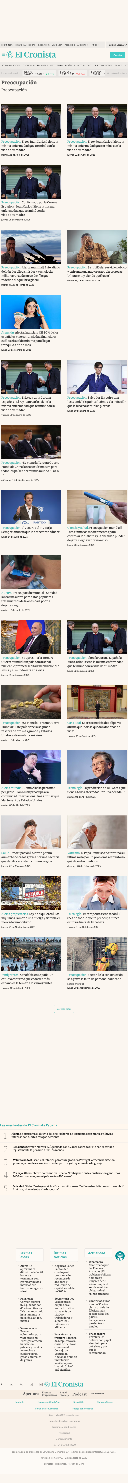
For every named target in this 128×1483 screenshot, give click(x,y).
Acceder (118, 55)
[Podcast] (79, 1394)
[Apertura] (31, 1394)
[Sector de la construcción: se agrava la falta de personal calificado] (97, 954)
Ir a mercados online (10, 73)
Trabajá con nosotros (82, 1408)
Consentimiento (64, 1439)
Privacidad (64, 1433)
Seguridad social (25, 45)
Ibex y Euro (56, 65)
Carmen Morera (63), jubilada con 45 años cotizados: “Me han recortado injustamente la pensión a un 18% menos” (63, 1148)
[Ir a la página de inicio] (31, 55)
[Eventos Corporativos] (49, 1394)
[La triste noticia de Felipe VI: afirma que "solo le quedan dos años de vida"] (97, 702)
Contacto (19, 1402)
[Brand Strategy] (64, 1394)
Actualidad (84, 65)
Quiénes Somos (105, 1402)
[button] (120, 1256)
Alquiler (70, 45)
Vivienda (57, 45)
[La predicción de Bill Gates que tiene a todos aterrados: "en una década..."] (97, 767)
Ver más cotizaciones (117, 73)
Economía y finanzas (35, 65)
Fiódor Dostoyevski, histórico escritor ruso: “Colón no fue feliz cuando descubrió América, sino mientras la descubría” (68, 1188)
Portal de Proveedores (46, 1408)
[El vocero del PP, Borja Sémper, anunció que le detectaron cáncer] (31, 507)
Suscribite (79, 1402)
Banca (118, 65)
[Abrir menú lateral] (4, 54)
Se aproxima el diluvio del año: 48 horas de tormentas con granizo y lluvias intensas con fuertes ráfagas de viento (62, 1135)
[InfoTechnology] (97, 1394)
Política (70, 65)
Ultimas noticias (10, 65)
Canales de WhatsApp (49, 1402)
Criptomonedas (103, 65)
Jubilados (44, 45)
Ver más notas (64, 1009)
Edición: (116, 45)
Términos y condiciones (64, 1427)
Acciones (82, 45)
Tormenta (6, 45)
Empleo (94, 45)
